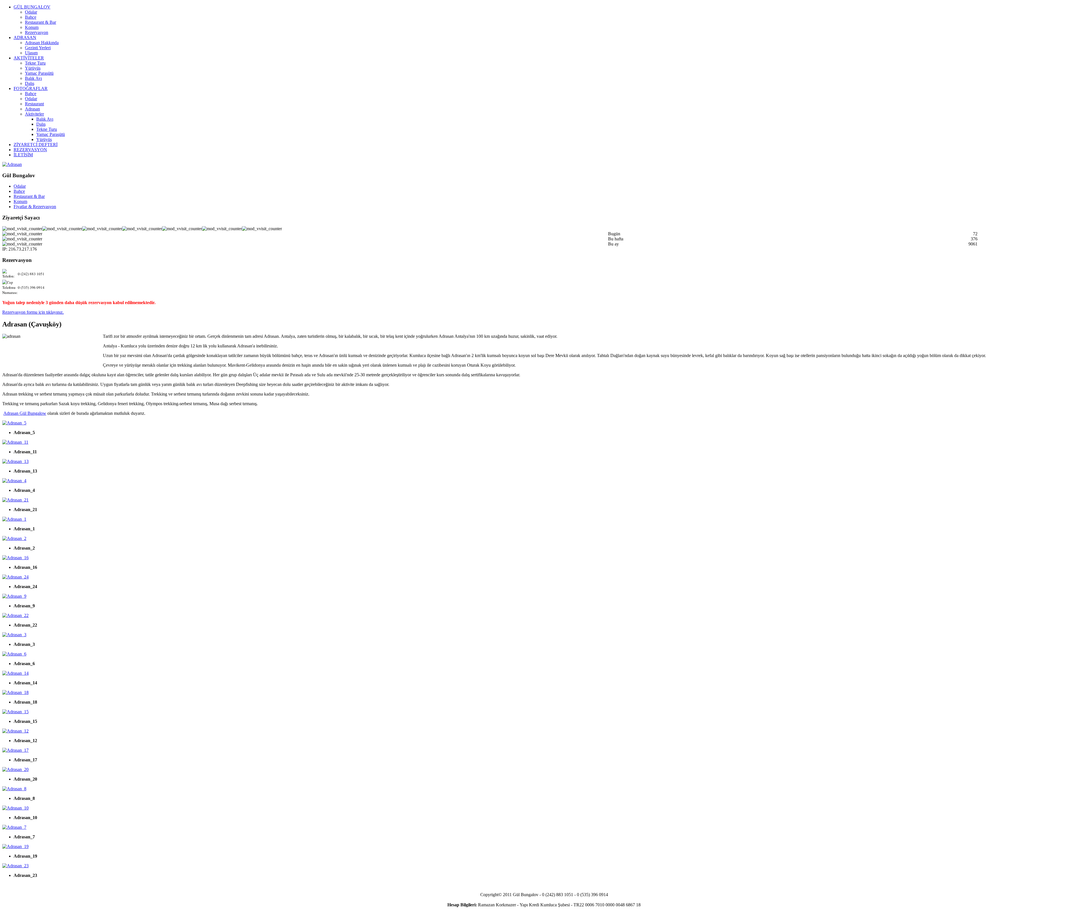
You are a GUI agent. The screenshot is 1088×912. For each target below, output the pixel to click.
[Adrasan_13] (15, 461)
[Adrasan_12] (15, 731)
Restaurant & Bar (40, 22)
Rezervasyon (36, 32)
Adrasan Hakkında (42, 42)
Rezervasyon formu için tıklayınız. (33, 312)
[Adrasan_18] (15, 692)
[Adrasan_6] (14, 654)
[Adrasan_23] (15, 865)
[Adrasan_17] (15, 750)
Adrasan (32, 108)
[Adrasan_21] (15, 499)
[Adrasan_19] (15, 846)
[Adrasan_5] (14, 422)
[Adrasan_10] (15, 808)
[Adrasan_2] (14, 538)
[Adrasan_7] (14, 827)
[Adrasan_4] (14, 480)
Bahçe (30, 17)
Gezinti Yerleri (38, 47)
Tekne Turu (35, 63)
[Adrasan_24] (15, 576)
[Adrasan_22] (15, 615)
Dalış (29, 83)
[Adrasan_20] (15, 769)
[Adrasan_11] (15, 442)
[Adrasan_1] (14, 519)
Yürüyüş (33, 68)
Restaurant (34, 103)
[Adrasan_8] (14, 788)
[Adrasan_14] (15, 673)
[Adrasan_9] (14, 596)
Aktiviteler (34, 114)
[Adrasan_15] (15, 711)
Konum (32, 27)
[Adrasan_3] (14, 634)
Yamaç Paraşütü (39, 73)
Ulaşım (31, 52)
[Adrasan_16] (15, 557)
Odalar (31, 12)
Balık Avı (33, 78)
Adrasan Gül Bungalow (24, 413)
